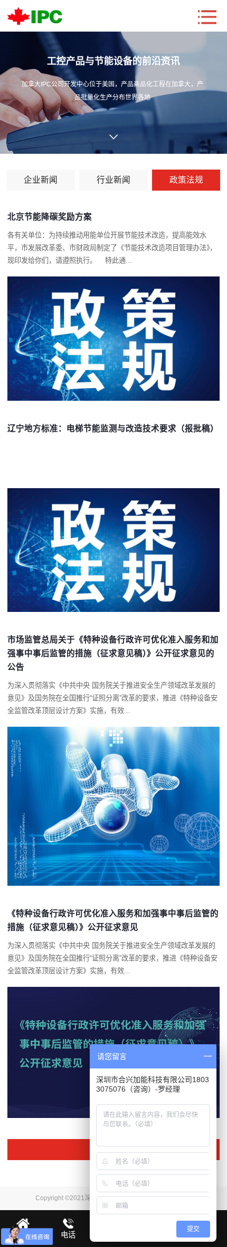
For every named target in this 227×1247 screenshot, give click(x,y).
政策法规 (186, 179)
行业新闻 (113, 179)
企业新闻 (41, 179)
